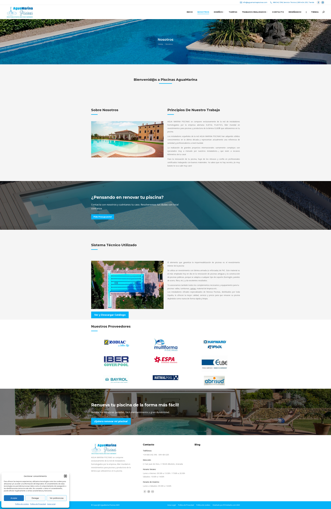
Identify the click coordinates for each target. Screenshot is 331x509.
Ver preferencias (57, 498)
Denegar (35, 498)
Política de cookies (22, 504)
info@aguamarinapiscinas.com (255, 2)
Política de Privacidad (38, 504)
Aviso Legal (51, 504)
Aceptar (14, 498)
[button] (65, 476)
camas (193, 288)
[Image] (116, 343)
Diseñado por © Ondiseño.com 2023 (226, 505)
